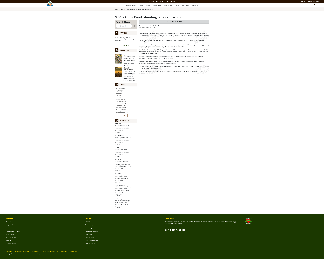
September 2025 (120, 112)
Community (195, 5)
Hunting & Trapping (131, 5)
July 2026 (118, 91)
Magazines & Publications (13, 225)
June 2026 (119, 93)
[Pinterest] (180, 230)
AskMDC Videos (89, 237)
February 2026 (120, 101)
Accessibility (8, 251)
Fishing (141, 5)
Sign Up (125, 45)
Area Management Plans (13, 231)
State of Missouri (62, 251)
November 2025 (120, 108)
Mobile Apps (88, 234)
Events (303, 1)
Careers (87, 222)
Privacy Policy (35, 251)
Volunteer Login (89, 225)
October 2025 (120, 110)
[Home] (50, 5)
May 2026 (119, 95)
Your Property (185, 5)
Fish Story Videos (90, 243)
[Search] (134, 26)
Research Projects (11, 243)
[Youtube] (173, 230)
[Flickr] (184, 230)
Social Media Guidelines (48, 251)
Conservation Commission (22, 251)
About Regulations (11, 234)
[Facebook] (169, 230)
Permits (148, 5)
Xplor (125, 55)
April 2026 (119, 97)
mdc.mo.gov (176, 71)
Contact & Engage (313, 1)
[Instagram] (177, 230)
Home (116, 9)
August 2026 (119, 89)
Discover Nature (157, 5)
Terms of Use (73, 251)
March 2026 (119, 99)
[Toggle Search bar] (314, 5)
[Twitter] (166, 230)
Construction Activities (91, 231)
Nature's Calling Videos (91, 240)
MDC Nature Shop (11, 237)
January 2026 (119, 103)
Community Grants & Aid (92, 228)
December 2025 (120, 105)
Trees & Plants (168, 5)
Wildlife (177, 5)
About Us (8, 222)
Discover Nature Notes (12, 228)
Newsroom (123, 9)
